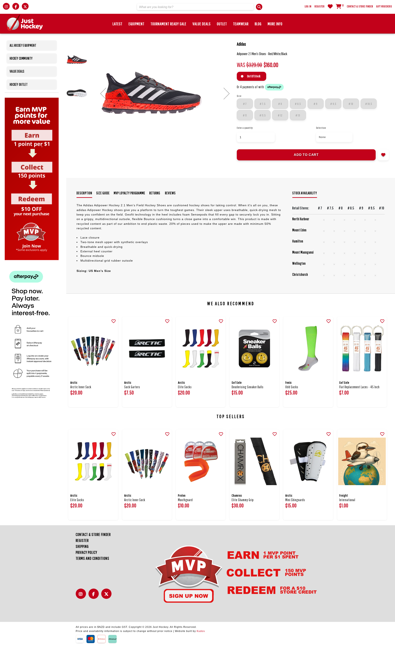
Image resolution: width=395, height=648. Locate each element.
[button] (259, 7)
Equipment (136, 23)
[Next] (227, 94)
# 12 (280, 115)
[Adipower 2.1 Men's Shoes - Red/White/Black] (165, 92)
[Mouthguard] (200, 461)
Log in (308, 6)
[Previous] (103, 94)
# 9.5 (333, 103)
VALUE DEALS (17, 71)
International (347, 500)
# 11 (245, 115)
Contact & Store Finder (360, 6)
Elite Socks (185, 387)
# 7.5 (262, 103)
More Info (275, 23)
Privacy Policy (86, 552)
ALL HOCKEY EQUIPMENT (23, 45)
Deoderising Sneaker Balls (248, 387)
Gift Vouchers (384, 6)
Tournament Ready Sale (168, 23)
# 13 (298, 115)
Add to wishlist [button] (383, 154)
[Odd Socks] (308, 348)
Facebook (94, 596)
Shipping (82, 546)
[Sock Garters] (147, 348)
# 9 (315, 103)
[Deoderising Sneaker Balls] (254, 348)
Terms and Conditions (92, 558)
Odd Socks (291, 387)
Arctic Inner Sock (80, 387)
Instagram (82, 596)
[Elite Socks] (200, 348)
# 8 (280, 103)
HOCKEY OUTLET (19, 84)
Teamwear (241, 23)
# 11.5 (263, 115)
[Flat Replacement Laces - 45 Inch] (362, 348)
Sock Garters (132, 387)
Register (320, 6)
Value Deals (202, 23)
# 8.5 (298, 103)
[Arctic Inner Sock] (93, 348)
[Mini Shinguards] (308, 461)
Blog (258, 23)
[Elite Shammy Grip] (254, 461)
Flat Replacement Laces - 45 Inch (359, 387)
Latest (117, 23)
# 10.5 (368, 103)
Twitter (107, 596)
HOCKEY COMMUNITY (21, 58)
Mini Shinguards (295, 500)
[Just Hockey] (24, 22)
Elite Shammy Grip (243, 500)
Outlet (222, 23)
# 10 (351, 103)
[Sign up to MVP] (228, 573)
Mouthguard (185, 500)
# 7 (245, 103)
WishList (330, 6)
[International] (362, 461)
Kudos (201, 631)
